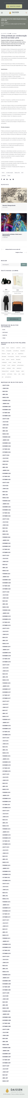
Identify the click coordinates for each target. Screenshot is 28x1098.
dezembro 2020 (7, 579)
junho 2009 (5, 999)
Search (23, 264)
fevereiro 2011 (6, 938)
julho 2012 (5, 886)
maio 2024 (5, 464)
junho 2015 (5, 780)
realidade (9, 368)
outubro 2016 (6, 731)
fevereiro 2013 (6, 865)
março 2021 (6, 570)
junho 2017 (5, 707)
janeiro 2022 (6, 540)
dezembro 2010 (7, 944)
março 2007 (6, 1081)
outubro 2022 (6, 513)
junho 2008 (5, 1035)
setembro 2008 (6, 1026)
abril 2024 (5, 467)
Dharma (3, 353)
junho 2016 (5, 743)
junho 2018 (5, 671)
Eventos (5, 335)
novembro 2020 (7, 582)
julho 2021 (5, 558)
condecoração (9, 172)
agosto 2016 (6, 737)
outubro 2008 (6, 1023)
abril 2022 (5, 531)
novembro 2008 (7, 1020)
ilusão (3, 359)
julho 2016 (5, 740)
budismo (12, 347)
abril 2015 (5, 786)
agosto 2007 (6, 1065)
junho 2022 (5, 525)
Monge (19, 362)
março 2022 (6, 534)
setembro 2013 (6, 844)
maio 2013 (5, 856)
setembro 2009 (6, 990)
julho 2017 (5, 704)
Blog (6, 22)
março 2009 (6, 1008)
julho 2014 (5, 813)
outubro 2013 (6, 841)
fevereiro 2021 (6, 573)
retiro (13, 368)
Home (2, 22)
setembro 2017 (6, 698)
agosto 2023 (6, 482)
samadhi (12, 371)
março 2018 (6, 680)
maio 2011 (5, 929)
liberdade (18, 359)
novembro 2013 (7, 838)
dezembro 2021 (7, 543)
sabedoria (19, 368)
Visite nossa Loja (14, 319)
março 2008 (6, 1044)
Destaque (5, 332)
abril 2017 (5, 713)
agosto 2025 (6, 418)
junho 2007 (5, 1072)
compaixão (8, 350)
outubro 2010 (6, 950)
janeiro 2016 (6, 759)
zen (2, 377)
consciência (16, 350)
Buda (7, 347)
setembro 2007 (6, 1062)
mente (9, 362)
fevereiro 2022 (6, 537)
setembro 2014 (6, 807)
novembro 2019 (7, 619)
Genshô (17, 356)
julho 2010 (5, 959)
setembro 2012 (6, 880)
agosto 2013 (6, 847)
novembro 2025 (7, 409)
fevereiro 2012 (6, 901)
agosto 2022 (6, 519)
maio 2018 (5, 674)
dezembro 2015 (7, 762)
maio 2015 (5, 783)
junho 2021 (5, 561)
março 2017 (6, 716)
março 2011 (6, 935)
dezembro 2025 (7, 406)
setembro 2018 (6, 661)
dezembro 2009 (7, 980)
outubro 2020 (6, 585)
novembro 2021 (7, 546)
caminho (18, 347)
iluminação (23, 356)
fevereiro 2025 (6, 437)
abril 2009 (5, 1005)
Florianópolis (11, 356)
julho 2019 (5, 631)
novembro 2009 (7, 983)
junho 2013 (5, 853)
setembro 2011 (6, 917)
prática (3, 368)
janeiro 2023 (6, 503)
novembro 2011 (7, 911)
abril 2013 (5, 859)
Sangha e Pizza (19, 252)
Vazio (15, 374)
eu (15, 353)
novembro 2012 (7, 874)
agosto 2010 (6, 956)
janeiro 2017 (6, 722)
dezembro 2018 (7, 652)
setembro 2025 (6, 415)
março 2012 (6, 898)
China (3, 172)
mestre (14, 362)
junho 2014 (5, 816)
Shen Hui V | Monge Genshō (9, 205)
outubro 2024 (6, 449)
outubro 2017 (6, 695)
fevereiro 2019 (6, 646)
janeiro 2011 (6, 941)
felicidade (4, 356)
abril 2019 (5, 640)
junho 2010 (5, 962)
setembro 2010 (6, 953)
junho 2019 (5, 634)
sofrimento (9, 374)
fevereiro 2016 (6, 756)
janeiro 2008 (6, 1050)
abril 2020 (5, 604)
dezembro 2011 (7, 907)
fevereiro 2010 (6, 974)
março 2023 (6, 497)
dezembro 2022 (7, 506)
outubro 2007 (6, 1059)
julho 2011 (5, 923)
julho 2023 (5, 485)
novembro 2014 (7, 801)
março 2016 (6, 753)
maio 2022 (5, 528)
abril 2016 (5, 749)
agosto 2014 (6, 810)
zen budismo (8, 377)
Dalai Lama (17, 172)
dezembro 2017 (7, 689)
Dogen (8, 353)
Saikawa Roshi (5, 371)
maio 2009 (5, 1002)
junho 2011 (5, 926)
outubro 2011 (6, 914)
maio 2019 (5, 637)
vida (19, 374)
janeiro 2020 (6, 613)
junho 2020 (5, 598)
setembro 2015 (6, 771)
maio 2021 (5, 564)
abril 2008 (5, 1041)
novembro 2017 (7, 692)
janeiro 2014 (6, 832)
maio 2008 (5, 1038)
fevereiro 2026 (6, 400)
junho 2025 (5, 424)
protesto (4, 175)
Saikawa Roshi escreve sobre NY (12, 249)
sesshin (3, 374)
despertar (22, 350)
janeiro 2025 (6, 440)
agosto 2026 (6, 385)
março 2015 (6, 789)
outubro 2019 (6, 622)
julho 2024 (5, 458)
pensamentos (20, 365)
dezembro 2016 (7, 725)
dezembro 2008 (7, 1017)
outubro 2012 (6, 877)
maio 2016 (5, 746)
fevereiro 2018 (6, 683)
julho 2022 (5, 522)
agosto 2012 (6, 883)
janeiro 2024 (6, 470)
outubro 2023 (6, 476)
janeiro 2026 (6, 403)
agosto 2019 (6, 628)
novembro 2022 (7, 509)
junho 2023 (5, 488)
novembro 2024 (7, 446)
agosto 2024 (6, 455)
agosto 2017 (6, 701)
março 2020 (6, 607)
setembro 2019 (6, 625)
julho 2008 (5, 1032)
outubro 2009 (6, 986)
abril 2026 (5, 394)
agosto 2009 (6, 993)
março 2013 (6, 862)
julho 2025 (5, 421)
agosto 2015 (6, 774)
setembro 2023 (6, 479)
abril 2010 (5, 968)
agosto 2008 (6, 1029)
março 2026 (6, 397)
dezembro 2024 (7, 443)
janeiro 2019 (6, 649)
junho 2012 (5, 889)
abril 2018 (5, 677)
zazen (23, 374)
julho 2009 (5, 996)
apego (3, 347)
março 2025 (6, 434)
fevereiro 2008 (6, 1047)
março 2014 (6, 825)
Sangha (18, 371)
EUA (22, 172)
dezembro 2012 (7, 871)
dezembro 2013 (7, 835)
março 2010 (6, 971)
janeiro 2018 (6, 686)
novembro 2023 (7, 473)
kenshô (12, 359)
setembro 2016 (6, 734)
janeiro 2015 (6, 795)
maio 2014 (5, 819)
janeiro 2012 (6, 904)
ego (13, 353)
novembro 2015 (7, 765)
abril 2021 (5, 567)
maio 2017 (5, 710)
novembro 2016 (7, 728)
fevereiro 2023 (6, 500)
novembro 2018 (7, 655)
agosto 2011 (6, 920)
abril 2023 (5, 494)
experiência (20, 353)
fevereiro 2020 (6, 610)
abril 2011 (5, 932)
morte (8, 365)
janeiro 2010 (6, 977)
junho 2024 (5, 461)
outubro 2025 (6, 412)
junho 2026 (5, 388)
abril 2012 (5, 895)
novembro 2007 (7, 1056)
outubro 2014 (6, 804)
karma (7, 359)
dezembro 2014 (7, 798)
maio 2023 (5, 491)
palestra (13, 365)
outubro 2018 (6, 658)
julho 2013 (5, 850)
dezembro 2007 (7, 1053)
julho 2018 (5, 667)
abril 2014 (5, 822)
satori (22, 371)
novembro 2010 (7, 947)
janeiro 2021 (6, 576)
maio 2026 (5, 391)
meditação (4, 362)
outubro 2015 (6, 768)
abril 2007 (5, 1078)
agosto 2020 (6, 592)
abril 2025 (5, 430)
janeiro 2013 (6, 868)
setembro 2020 (6, 588)
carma (23, 347)
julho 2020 (5, 595)
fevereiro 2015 (6, 792)
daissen (15, 33)
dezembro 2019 (7, 616)
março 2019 (6, 643)
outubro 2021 (6, 549)
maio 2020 (5, 601)
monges (4, 365)
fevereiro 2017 (6, 719)
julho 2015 (5, 777)
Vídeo (4, 338)
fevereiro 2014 (6, 828)
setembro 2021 (6, 552)
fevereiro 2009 (6, 1011)
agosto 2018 (6, 664)
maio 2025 (5, 427)
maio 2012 (5, 892)
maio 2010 (5, 965)
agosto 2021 (6, 555)
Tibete (8, 175)
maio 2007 (5, 1075)
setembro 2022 (6, 516)
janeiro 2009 (6, 1014)
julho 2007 (5, 1068)
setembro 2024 (6, 452)
